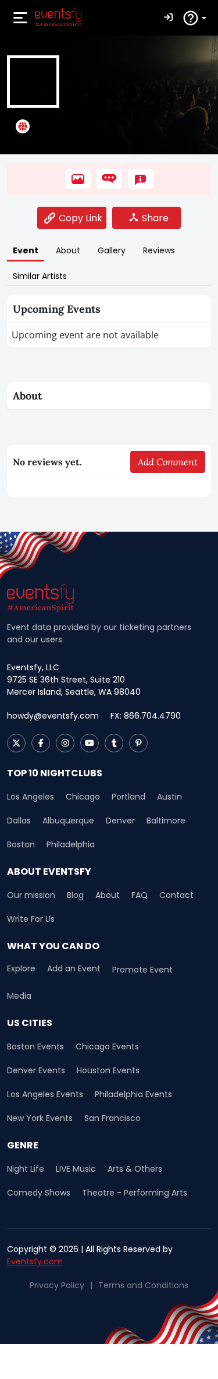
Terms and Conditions (143, 1285)
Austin (169, 796)
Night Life (25, 1169)
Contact (176, 895)
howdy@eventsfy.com (53, 716)
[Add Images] (78, 179)
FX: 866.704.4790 (145, 716)
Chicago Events (107, 1046)
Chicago (83, 796)
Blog (75, 895)
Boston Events (35, 1046)
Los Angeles (30, 796)
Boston (21, 844)
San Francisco (112, 1118)
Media (19, 996)
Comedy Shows (38, 1192)
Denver (120, 820)
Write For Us (31, 919)
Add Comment (168, 462)
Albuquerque (68, 820)
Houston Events (108, 1070)
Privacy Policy (57, 1285)
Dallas (19, 820)
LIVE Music (76, 1169)
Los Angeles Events (45, 1094)
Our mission (31, 895)
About (107, 895)
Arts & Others (135, 1169)
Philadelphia (71, 844)
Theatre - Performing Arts (134, 1192)
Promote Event (142, 969)
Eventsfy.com (35, 1261)
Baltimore (165, 820)
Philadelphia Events (133, 1094)
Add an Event (74, 969)
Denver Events (36, 1070)
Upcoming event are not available (85, 334)
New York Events (40, 1118)
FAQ (139, 895)
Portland (128, 796)
